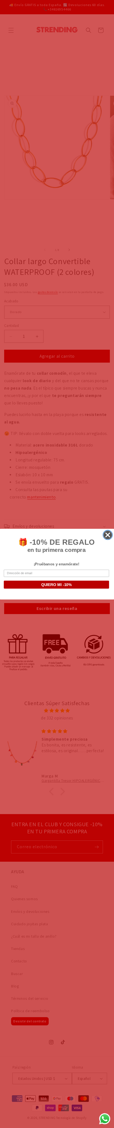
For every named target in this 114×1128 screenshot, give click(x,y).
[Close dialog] (107, 535)
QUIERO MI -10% (56, 584)
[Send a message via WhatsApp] (104, 1118)
